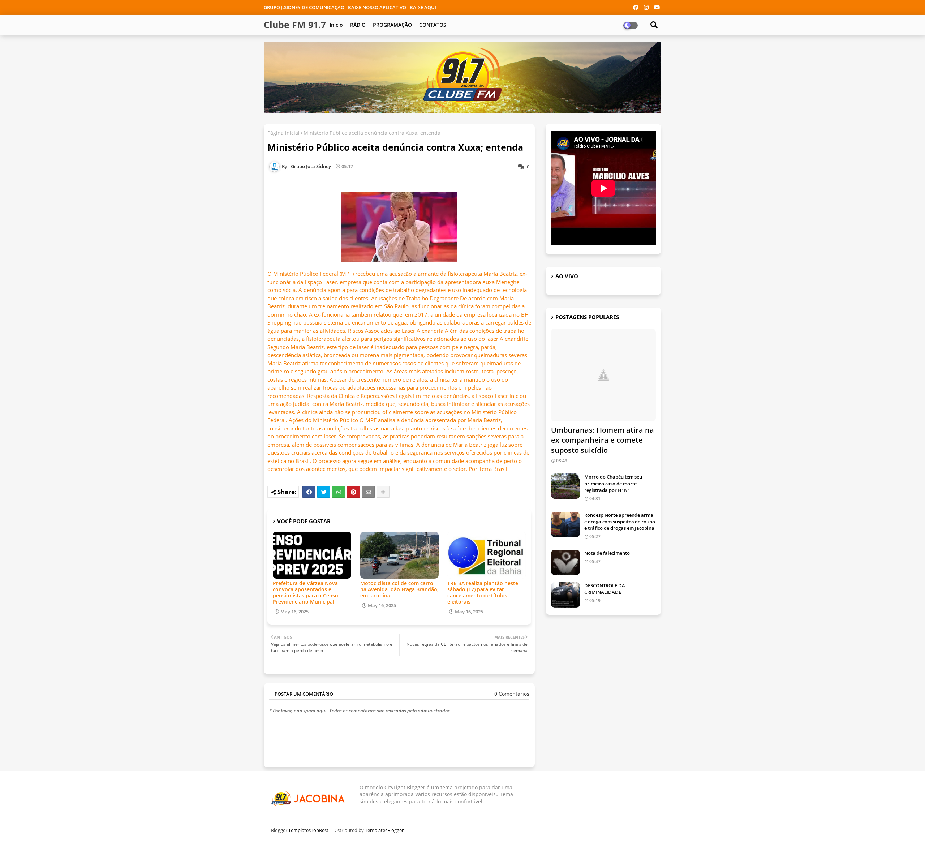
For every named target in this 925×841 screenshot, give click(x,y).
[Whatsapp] (338, 492)
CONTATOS (432, 24)
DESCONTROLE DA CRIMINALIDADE (604, 588)
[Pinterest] (353, 492)
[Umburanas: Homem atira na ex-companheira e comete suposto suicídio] (603, 375)
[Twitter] (323, 492)
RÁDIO (358, 24)
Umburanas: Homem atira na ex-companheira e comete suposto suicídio (602, 440)
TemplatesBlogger (384, 830)
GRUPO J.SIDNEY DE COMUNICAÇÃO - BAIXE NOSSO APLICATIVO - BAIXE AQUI (350, 7)
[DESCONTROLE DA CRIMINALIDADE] (565, 595)
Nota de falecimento (607, 553)
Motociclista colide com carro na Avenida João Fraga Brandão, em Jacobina (399, 589)
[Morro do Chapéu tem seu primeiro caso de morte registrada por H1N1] (565, 486)
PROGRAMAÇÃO (392, 24)
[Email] (368, 492)
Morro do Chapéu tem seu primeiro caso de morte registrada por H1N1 (613, 483)
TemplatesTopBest (308, 830)
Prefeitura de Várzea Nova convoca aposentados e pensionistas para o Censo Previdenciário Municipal (305, 592)
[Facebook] (308, 492)
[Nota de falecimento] (565, 562)
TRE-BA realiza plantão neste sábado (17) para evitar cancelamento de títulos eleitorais (482, 592)
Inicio (336, 24)
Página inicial (283, 132)
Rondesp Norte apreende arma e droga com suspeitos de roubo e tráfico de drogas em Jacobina (619, 521)
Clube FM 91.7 (295, 24)
